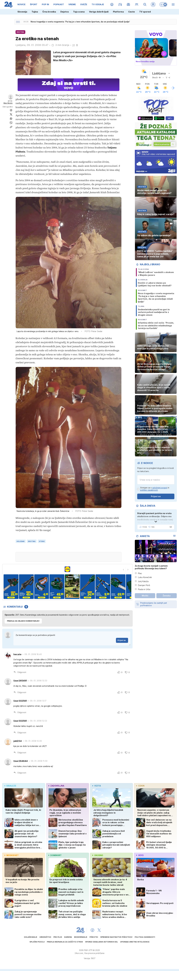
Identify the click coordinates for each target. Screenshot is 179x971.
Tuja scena (79, 11)
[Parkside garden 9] (102, 586)
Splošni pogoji (37, 942)
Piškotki (94, 937)
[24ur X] (99, 930)
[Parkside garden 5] (41, 586)
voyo (141, 855)
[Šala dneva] (170, 527)
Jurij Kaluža (143, 581)
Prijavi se (121, 640)
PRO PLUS (57, 937)
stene (42, 541)
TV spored (145, 11)
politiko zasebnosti (149, 490)
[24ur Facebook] (92, 930)
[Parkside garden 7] (72, 586)
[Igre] (120, 4)
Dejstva (64, 11)
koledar (21, 541)
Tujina (35, 11)
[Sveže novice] (18, 21)
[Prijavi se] (153, 4)
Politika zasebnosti (145, 937)
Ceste (131, 11)
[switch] (163, 4)
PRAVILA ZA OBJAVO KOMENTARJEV (23, 621)
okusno (98, 855)
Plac (140, 573)
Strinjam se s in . (154, 489)
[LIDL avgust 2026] (67, 569)
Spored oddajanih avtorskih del (101, 942)
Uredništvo (45, 937)
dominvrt (56, 855)
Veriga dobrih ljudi (99, 11)
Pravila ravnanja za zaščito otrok (65, 942)
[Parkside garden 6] (57, 586)
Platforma (118, 11)
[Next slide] (128, 569)
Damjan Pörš (144, 585)
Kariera (68, 937)
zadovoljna (57, 786)
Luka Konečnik (145, 577)
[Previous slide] (123, 569)
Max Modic (8, 103)
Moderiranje (80, 937)
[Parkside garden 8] (87, 586)
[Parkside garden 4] (26, 586)
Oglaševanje (30, 937)
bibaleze (11, 786)
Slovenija (22, 11)
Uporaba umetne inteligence (134, 942)
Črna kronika (49, 11)
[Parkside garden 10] (118, 586)
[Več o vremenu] (172, 88)
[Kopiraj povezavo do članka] (11, 127)
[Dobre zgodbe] (112, 4)
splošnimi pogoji (159, 487)
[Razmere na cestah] (137, 4)
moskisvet (12, 855)
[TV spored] (128, 4)
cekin (141, 786)
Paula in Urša (144, 589)
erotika (32, 541)
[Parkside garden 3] (11, 586)
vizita (97, 786)
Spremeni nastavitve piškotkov (116, 937)
